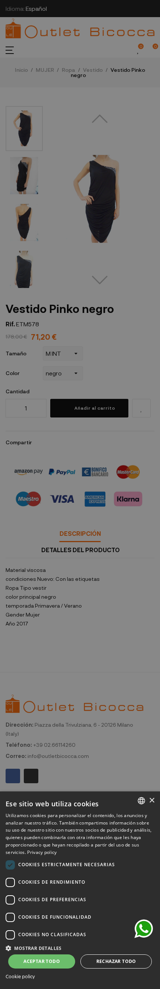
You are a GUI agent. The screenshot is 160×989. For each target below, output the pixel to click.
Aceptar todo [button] (41, 961)
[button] (80, 947)
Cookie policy (20, 976)
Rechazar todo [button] (116, 961)
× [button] (151, 800)
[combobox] (141, 800)
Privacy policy (42, 852)
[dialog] (80, 890)
